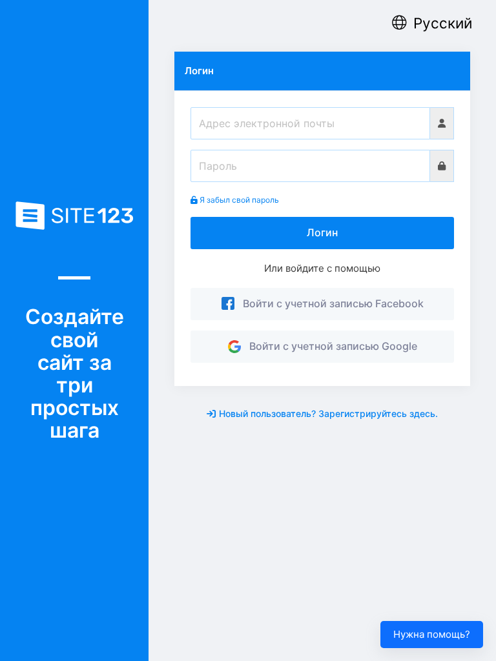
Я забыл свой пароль (238, 200)
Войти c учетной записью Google (330, 346)
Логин (322, 232)
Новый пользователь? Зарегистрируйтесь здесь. (328, 413)
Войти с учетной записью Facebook (331, 303)
